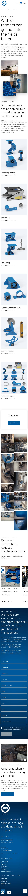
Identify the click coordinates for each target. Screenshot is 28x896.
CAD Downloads (4, 861)
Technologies (4, 866)
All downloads (6, 871)
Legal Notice (3, 880)
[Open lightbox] (7, 438)
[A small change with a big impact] (10, 576)
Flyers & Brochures (5, 867)
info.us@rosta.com (8, 839)
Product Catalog (4, 862)
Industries (3, 864)
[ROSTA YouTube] (9, 892)
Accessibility (4, 878)
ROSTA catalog (15, 423)
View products (7, 175)
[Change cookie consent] (3, 891)
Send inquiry (7, 734)
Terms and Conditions (6, 883)
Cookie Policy (4, 885)
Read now (6, 601)
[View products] (14, 154)
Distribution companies (9, 853)
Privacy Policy (15, 727)
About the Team (6, 842)
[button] (21, 3)
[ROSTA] (4, 3)
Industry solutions (8, 794)
